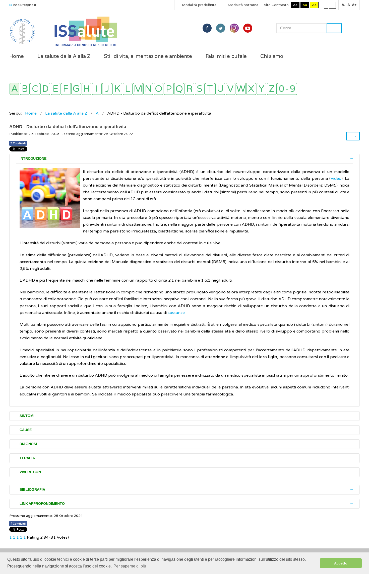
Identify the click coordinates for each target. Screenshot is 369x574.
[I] (97, 89)
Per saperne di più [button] (129, 566)
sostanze (176, 312)
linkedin (234, 28)
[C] (35, 89)
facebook (207, 28)
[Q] (179, 89)
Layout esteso (332, 5)
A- (343, 5)
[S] (200, 89)
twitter (221, 28)
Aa (295, 5)
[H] (86, 89)
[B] (25, 89)
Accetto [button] (340, 563)
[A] (14, 89)
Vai (334, 28)
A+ (354, 5)
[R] (189, 89)
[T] (210, 89)
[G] (76, 89)
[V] (230, 89)
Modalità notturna (242, 5)
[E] (55, 89)
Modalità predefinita (198, 5)
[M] (138, 89)
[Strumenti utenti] (353, 136)
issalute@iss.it (24, 5)
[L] (127, 89)
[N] (148, 89)
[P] (169, 89)
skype (248, 28)
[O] (158, 89)
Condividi (18, 143)
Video (336, 178)
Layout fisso (326, 5)
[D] (45, 89)
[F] (66, 89)
